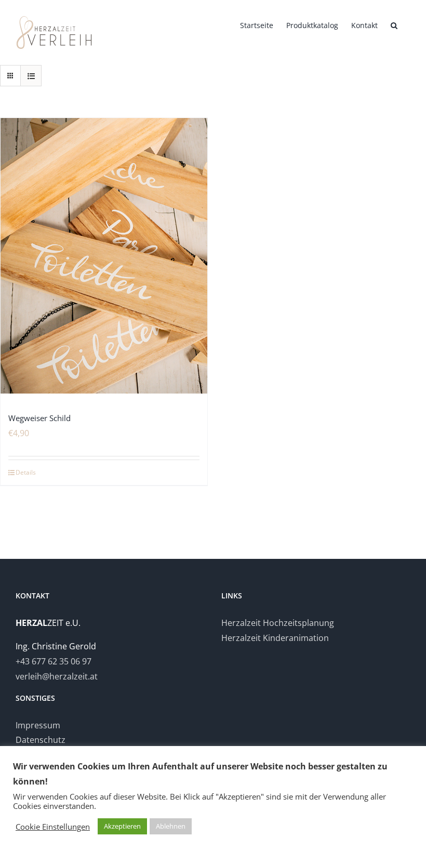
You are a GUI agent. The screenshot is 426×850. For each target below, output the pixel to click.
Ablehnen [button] (170, 826)
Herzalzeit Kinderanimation (275, 638)
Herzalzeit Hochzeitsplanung (277, 623)
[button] (394, 24)
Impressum (38, 725)
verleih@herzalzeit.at (57, 676)
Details (26, 472)
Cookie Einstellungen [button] (53, 826)
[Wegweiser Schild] (104, 256)
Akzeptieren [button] (122, 826)
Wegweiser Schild (39, 418)
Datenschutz (40, 740)
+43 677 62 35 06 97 (53, 661)
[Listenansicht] (31, 76)
